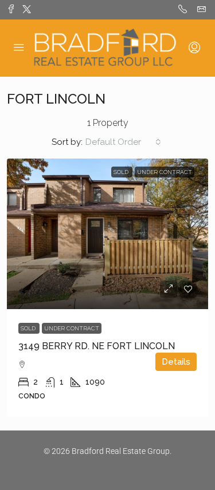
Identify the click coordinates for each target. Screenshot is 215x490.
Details (176, 362)
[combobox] (123, 142)
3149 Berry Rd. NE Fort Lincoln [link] (96, 346)
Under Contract (71, 328)
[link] (107, 234)
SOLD (29, 328)
